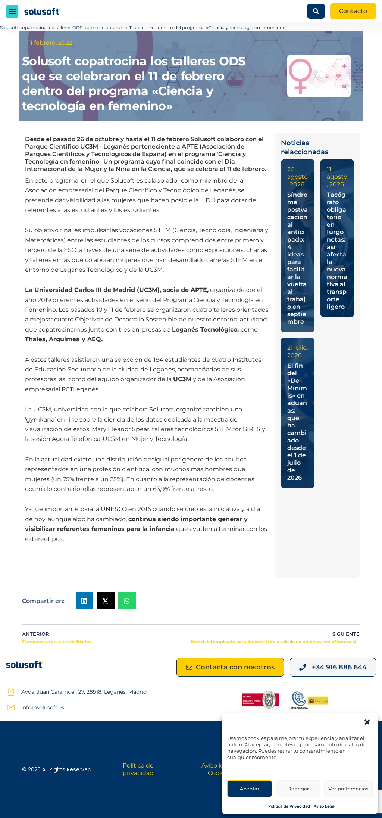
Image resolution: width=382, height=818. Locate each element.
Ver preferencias (348, 788)
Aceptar (249, 788)
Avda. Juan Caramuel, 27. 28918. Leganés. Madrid (84, 691)
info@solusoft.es (42, 707)
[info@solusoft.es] (11, 707)
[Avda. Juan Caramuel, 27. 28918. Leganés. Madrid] (11, 692)
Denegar (298, 788)
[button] (367, 722)
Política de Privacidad (289, 806)
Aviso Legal (324, 806)
